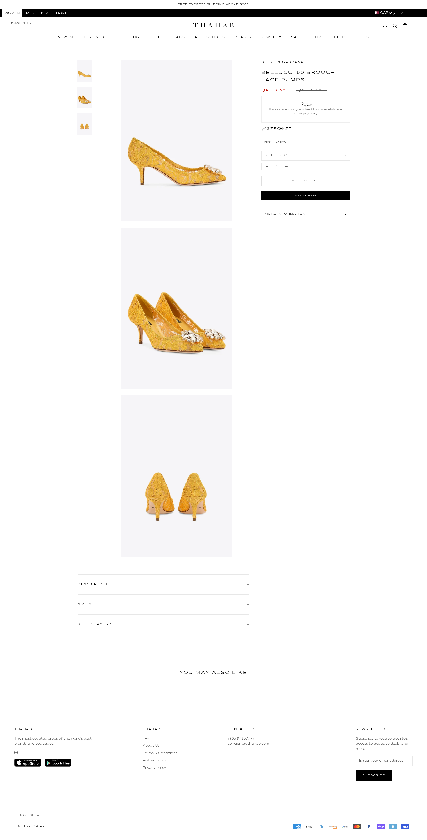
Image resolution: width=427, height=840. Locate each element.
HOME (62, 13)
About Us (151, 745)
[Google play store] (58, 763)
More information (285, 214)
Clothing (128, 37)
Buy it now (306, 195)
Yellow (280, 142)
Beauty (243, 37)
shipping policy (307, 113)
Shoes (156, 37)
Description (92, 584)
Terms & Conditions (160, 753)
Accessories (210, 37)
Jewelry (272, 37)
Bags (179, 37)
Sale (296, 37)
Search (149, 738)
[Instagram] (16, 752)
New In (65, 37)
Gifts (340, 37)
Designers (95, 37)
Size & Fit (89, 604)
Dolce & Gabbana (282, 62)
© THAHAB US (31, 826)
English (20, 23)
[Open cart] (405, 25)
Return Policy (95, 624)
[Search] (395, 25)
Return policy (154, 760)
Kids (45, 13)
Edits (362, 37)
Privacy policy (154, 767)
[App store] (27, 763)
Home (318, 37)
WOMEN (12, 13)
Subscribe (373, 775)
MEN (30, 13)
